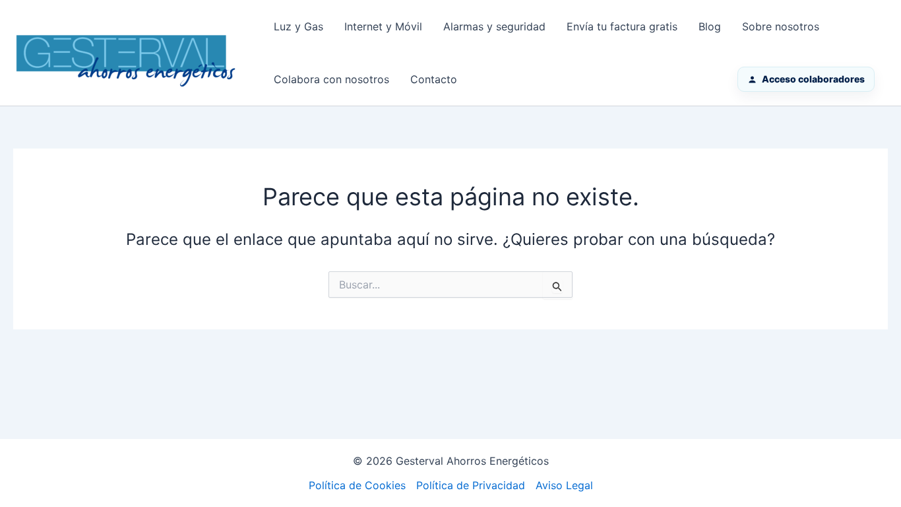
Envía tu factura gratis (622, 26)
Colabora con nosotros (331, 79)
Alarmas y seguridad (494, 26)
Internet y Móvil (383, 26)
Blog (710, 26)
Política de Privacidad (470, 485)
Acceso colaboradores (813, 78)
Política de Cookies (357, 485)
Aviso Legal (564, 485)
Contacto (433, 79)
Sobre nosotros (780, 26)
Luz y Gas (298, 26)
